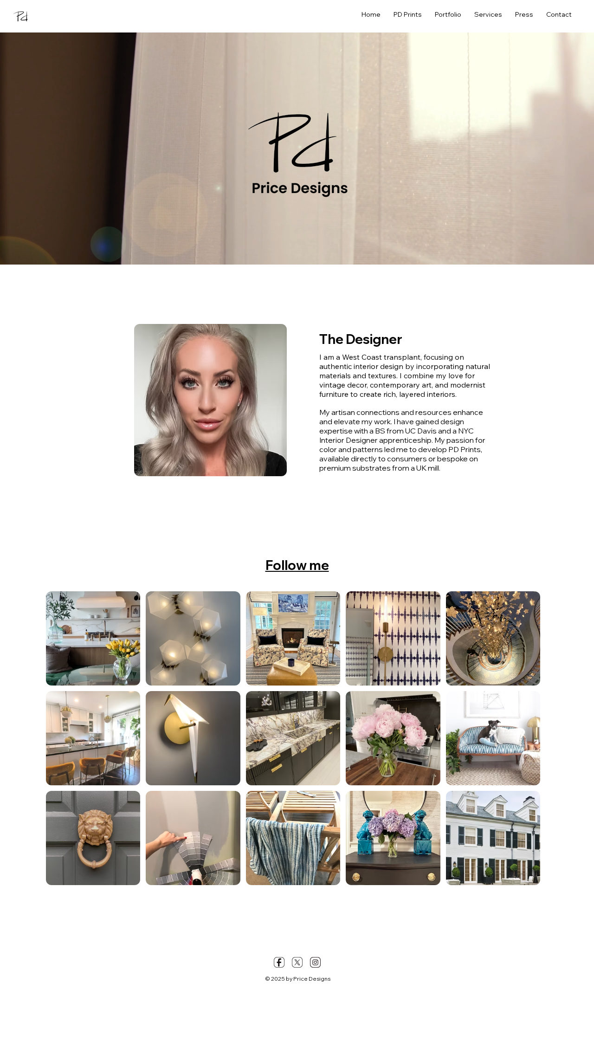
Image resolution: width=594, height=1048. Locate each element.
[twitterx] (297, 962)
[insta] (315, 962)
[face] (279, 962)
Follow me (297, 565)
